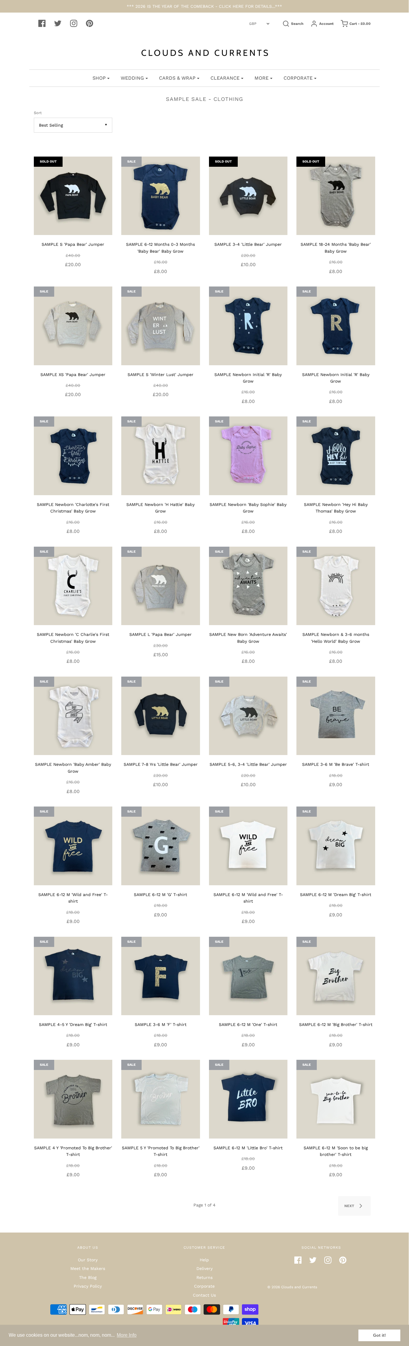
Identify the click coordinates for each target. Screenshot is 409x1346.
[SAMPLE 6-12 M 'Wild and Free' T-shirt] (73, 845)
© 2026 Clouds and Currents (292, 1287)
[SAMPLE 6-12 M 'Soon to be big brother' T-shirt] (335, 1098)
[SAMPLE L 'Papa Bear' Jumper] (160, 585)
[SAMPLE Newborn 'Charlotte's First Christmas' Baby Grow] (73, 455)
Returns (204, 1277)
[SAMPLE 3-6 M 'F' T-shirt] (160, 975)
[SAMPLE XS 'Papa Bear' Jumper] (73, 325)
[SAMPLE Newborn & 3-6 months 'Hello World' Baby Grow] (335, 585)
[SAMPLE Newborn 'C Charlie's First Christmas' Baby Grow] (73, 585)
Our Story (88, 1259)
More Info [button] (127, 1335)
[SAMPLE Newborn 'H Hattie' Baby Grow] (160, 455)
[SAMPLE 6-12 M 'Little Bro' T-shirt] (248, 1098)
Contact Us (204, 1295)
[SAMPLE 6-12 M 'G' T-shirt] (160, 845)
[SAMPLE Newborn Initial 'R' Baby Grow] (248, 325)
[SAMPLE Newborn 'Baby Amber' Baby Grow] (73, 715)
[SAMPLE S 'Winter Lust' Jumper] (160, 325)
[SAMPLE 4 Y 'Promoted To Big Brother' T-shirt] (73, 1098)
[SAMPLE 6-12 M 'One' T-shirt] (248, 975)
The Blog (87, 1277)
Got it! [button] (379, 1335)
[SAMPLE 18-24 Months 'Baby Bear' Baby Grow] (335, 195)
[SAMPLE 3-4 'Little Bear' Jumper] (248, 195)
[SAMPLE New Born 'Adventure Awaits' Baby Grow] (248, 585)
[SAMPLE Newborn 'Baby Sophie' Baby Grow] (248, 455)
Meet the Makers (87, 1268)
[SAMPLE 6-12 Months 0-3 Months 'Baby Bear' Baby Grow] (160, 195)
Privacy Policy (88, 1286)
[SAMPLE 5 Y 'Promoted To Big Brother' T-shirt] (160, 1098)
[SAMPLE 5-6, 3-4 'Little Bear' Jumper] (248, 715)
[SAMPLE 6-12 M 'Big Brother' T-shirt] (335, 975)
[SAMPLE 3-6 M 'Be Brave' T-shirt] (335, 715)
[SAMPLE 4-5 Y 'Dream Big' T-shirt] (73, 975)
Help (204, 1259)
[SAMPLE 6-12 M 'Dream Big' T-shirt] (335, 845)
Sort (38, 112)
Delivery (204, 1268)
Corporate (204, 1286)
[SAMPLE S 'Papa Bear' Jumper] (73, 195)
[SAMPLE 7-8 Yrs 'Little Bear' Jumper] (160, 715)
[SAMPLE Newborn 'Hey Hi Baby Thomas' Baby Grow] (335, 455)
